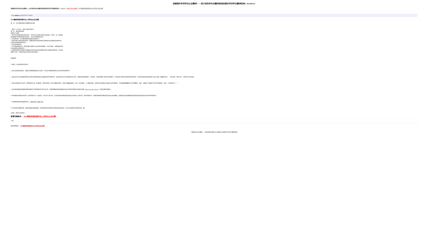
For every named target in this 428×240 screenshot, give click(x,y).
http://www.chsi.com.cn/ (92, 89)
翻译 (56, 83)
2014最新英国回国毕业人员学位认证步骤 (91, 8)
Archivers (62, 8)
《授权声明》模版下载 (36, 102)
